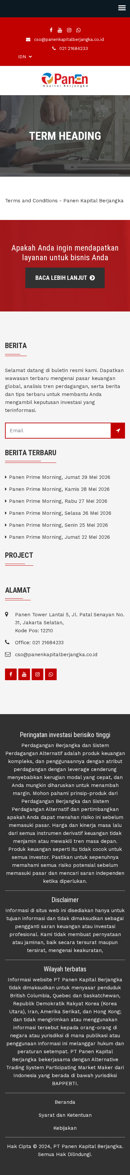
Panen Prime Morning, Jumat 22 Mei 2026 (59, 537)
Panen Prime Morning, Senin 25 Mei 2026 (58, 525)
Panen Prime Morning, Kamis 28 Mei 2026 (59, 489)
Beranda (65, 1102)
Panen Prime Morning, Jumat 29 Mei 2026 (59, 477)
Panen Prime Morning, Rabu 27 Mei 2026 (58, 501)
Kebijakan (65, 1128)
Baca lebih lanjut (61, 277)
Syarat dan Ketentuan (65, 1115)
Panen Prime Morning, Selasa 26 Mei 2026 (60, 513)
